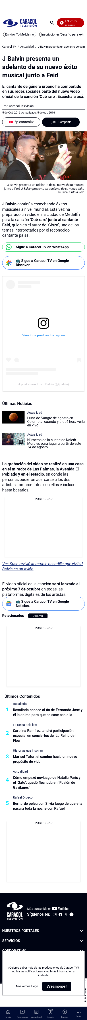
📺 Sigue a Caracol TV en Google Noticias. (42, 603)
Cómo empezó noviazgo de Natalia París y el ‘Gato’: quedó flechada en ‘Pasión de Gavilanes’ (47, 783)
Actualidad (27, 46)
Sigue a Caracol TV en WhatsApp (42, 247)
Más (79, 1016)
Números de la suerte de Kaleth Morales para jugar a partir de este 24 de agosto (54, 443)
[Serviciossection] (81, 940)
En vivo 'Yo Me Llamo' (19, 34)
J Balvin (38, 615)
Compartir (64, 122)
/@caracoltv (24, 122)
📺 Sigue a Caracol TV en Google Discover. (42, 263)
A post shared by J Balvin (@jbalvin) (43, 384)
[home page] (20, 23)
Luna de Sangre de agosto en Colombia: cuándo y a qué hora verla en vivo (56, 421)
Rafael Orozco (23, 797)
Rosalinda (20, 704)
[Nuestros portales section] (81, 931)
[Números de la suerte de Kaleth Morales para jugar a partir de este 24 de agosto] (13, 439)
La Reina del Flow (25, 725)
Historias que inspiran (28, 750)
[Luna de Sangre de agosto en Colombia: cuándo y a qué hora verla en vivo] (13, 417)
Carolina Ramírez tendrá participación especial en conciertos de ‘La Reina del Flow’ (44, 736)
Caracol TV (9, 46)
